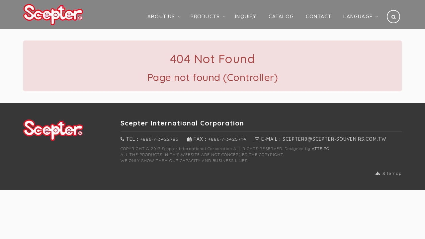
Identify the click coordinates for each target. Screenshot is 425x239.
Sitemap (391, 173)
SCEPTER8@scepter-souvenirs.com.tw (334, 139)
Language (358, 16)
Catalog (281, 16)
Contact (318, 16)
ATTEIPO (320, 148)
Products (205, 16)
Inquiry (245, 16)
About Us (161, 16)
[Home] (67, 14)
